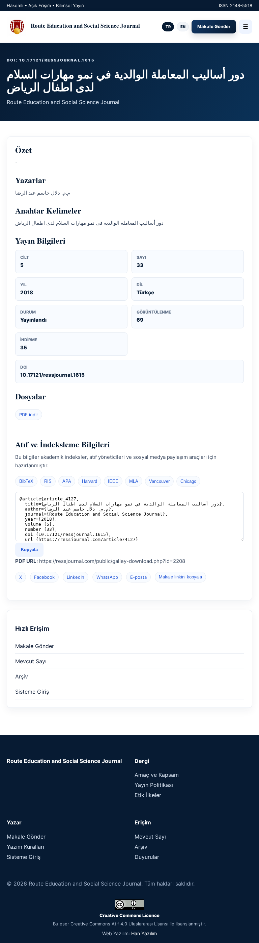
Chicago (188, 481)
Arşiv (21, 676)
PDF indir (28, 414)
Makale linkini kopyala (180, 576)
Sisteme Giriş (32, 691)
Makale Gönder (213, 26)
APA (66, 481)
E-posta (138, 577)
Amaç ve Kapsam (157, 774)
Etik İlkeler (148, 795)
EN (182, 26)
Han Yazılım (144, 933)
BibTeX (26, 481)
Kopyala (29, 549)
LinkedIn (75, 577)
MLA (133, 481)
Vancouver (159, 481)
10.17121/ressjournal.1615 (52, 375)
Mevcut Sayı (31, 661)
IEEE (113, 481)
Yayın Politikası (154, 784)
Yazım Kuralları (25, 846)
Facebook (44, 577)
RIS (48, 481)
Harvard (89, 481)
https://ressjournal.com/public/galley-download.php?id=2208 (112, 561)
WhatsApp (107, 577)
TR (168, 26)
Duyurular (147, 856)
